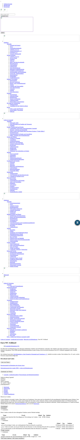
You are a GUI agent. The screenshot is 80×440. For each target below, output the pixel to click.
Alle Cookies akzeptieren (18, 438)
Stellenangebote (14, 104)
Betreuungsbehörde (15, 169)
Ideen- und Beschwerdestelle (17, 62)
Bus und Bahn (13, 237)
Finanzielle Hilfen (14, 170)
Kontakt (6, 391)
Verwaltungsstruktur (15, 87)
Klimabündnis (13, 260)
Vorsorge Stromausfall (15, 54)
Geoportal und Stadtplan (16, 224)
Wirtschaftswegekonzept (16, 208)
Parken (11, 231)
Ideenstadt (12, 262)
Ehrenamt (12, 162)
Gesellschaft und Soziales (17, 339)
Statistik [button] (3, 418)
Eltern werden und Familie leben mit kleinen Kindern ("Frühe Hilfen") (27, 131)
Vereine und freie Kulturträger (17, 297)
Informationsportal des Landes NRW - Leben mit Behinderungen (17, 368)
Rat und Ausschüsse (15, 82)
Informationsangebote (15, 263)
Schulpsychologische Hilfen (17, 144)
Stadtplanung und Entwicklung (17, 215)
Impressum (6, 387)
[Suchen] (4, 16)
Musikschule (7, 5)
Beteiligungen (13, 97)
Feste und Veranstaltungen (16, 286)
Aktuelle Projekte (14, 206)
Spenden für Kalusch (15, 45)
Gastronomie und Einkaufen (17, 307)
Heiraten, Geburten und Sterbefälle (18, 130)
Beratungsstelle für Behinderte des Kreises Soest (12, 365)
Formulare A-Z (13, 52)
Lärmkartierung (14, 227)
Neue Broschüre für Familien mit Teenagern (21, 124)
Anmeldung (13, 139)
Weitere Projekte (14, 266)
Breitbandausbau (14, 207)
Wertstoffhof (13, 76)
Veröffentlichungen (14, 77)
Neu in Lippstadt (14, 153)
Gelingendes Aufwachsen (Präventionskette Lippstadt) (23, 128)
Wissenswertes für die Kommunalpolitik (20, 239)
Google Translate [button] (5, 430)
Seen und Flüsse (14, 246)
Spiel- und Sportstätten (15, 182)
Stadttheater (13, 289)
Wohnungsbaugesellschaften (17, 159)
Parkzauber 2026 (14, 122)
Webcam (12, 61)
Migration (12, 165)
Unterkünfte (13, 313)
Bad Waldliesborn (14, 304)
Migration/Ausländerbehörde (17, 69)
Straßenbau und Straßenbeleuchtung (19, 232)
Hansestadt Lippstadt (15, 308)
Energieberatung (14, 255)
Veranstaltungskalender (15, 48)
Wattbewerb (13, 211)
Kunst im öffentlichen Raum (17, 321)
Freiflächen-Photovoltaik (16, 259)
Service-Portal (13, 58)
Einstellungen (4, 406)
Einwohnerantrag (14, 92)
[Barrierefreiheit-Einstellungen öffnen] (77, 222)
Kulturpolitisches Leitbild (16, 315)
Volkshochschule (8, 4)
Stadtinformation (14, 301)
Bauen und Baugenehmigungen (18, 217)
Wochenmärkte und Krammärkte (18, 72)
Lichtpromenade (14, 322)
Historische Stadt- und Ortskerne (18, 310)
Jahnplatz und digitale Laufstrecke (18, 329)
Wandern (12, 186)
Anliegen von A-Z (14, 49)
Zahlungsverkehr (14, 100)
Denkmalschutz (14, 220)
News (11, 46)
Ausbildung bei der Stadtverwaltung (19, 106)
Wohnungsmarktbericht (15, 158)
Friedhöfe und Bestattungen (17, 70)
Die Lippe (12, 335)
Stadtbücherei (13, 149)
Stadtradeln (13, 213)
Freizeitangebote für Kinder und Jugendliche (21, 134)
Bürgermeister (13, 80)
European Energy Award (16, 258)
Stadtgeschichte (14, 173)
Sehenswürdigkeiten (15, 305)
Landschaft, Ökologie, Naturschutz (18, 249)
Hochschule (7, 6)
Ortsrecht (12, 89)
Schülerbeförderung (15, 141)
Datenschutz (7, 388)
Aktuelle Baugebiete (15, 210)
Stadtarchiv (13, 291)
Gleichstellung (13, 65)
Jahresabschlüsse (14, 96)
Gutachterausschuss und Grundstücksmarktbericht (22, 222)
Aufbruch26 (13, 256)
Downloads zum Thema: (6, 371)
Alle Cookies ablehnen (6, 438)
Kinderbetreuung (14, 132)
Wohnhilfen (13, 155)
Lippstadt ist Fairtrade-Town (17, 176)
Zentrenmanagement (15, 203)
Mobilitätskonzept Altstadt (16, 234)
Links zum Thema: (5, 362)
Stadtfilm (12, 125)
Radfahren (12, 183)
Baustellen (12, 225)
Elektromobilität (14, 241)
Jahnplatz (12, 190)
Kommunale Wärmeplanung (17, 253)
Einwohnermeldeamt (15, 68)
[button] (41, 39)
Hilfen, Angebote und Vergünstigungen (19, 135)
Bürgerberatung (14, 63)
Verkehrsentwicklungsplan (16, 235)
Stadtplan (12, 59)
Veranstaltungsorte (14, 325)
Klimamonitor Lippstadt (16, 252)
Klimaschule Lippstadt (15, 265)
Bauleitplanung (14, 218)
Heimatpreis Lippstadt (15, 320)
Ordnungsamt (13, 66)
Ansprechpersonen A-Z (16, 51)
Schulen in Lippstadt (15, 138)
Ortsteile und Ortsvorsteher (16, 86)
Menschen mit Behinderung (17, 166)
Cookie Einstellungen (9, 394)
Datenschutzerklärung (20, 403)
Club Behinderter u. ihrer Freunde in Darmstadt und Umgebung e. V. (30, 354)
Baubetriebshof (14, 75)
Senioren (12, 163)
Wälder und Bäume (15, 248)
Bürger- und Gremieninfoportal (17, 83)
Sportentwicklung (14, 187)
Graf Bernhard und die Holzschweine (19, 175)
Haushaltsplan (13, 94)
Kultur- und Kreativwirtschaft (17, 318)
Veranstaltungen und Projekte (17, 180)
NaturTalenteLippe (14, 244)
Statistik (12, 90)
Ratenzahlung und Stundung (17, 101)
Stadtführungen (14, 303)
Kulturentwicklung (14, 317)
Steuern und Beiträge (15, 99)
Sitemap (6, 390)
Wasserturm (13, 324)
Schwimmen (13, 184)
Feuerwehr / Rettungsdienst (17, 73)
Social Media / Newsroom (16, 110)
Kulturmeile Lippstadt (15, 327)
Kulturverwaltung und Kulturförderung (19, 298)
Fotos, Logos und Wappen (16, 108)
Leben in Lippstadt (5, 339)
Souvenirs (12, 311)
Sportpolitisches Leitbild (16, 191)
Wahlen (12, 84)
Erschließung (13, 221)
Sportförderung (14, 189)
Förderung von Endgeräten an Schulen (19, 151)
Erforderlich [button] (3, 408)
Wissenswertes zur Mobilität (17, 238)
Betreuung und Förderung (16, 142)
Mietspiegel (13, 156)
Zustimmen (5, 409)
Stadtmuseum (13, 293)
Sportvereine (13, 179)
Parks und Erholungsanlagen (17, 245)
